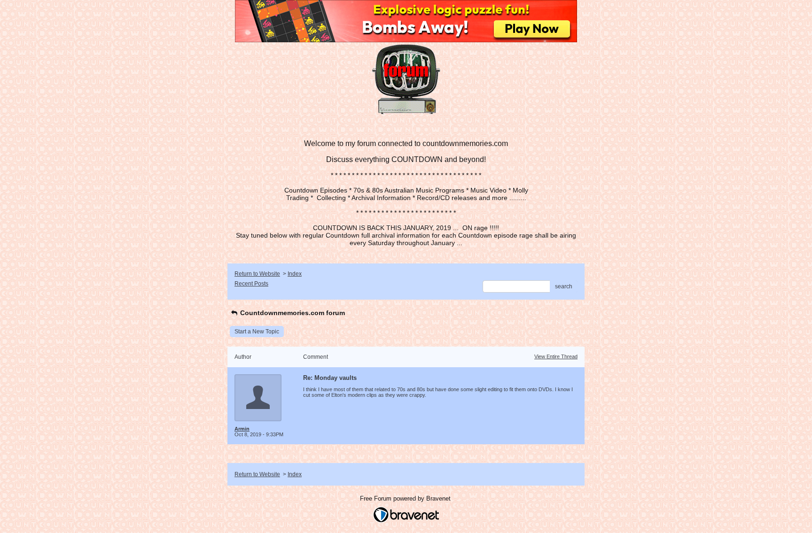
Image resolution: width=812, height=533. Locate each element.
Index (295, 273)
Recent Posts (251, 283)
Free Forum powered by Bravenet (406, 498)
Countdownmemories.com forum (291, 313)
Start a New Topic (256, 331)
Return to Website (257, 273)
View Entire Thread (556, 356)
